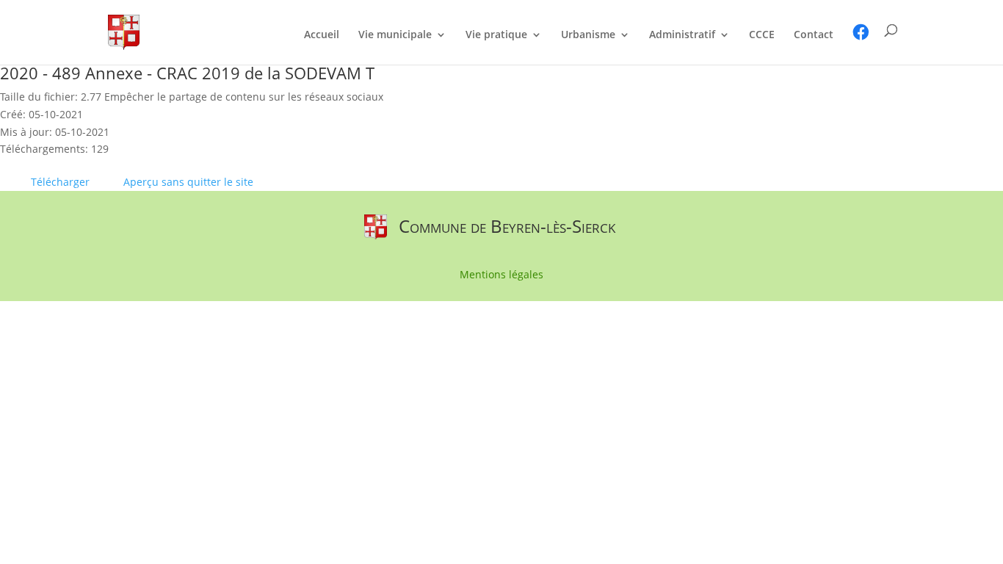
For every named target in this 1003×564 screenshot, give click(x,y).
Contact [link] (813, 35)
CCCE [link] (762, 35)
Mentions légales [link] (501, 275)
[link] (124, 31)
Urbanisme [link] (588, 35)
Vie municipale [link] (395, 35)
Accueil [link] (321, 35)
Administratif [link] (682, 35)
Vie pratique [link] (496, 35)
